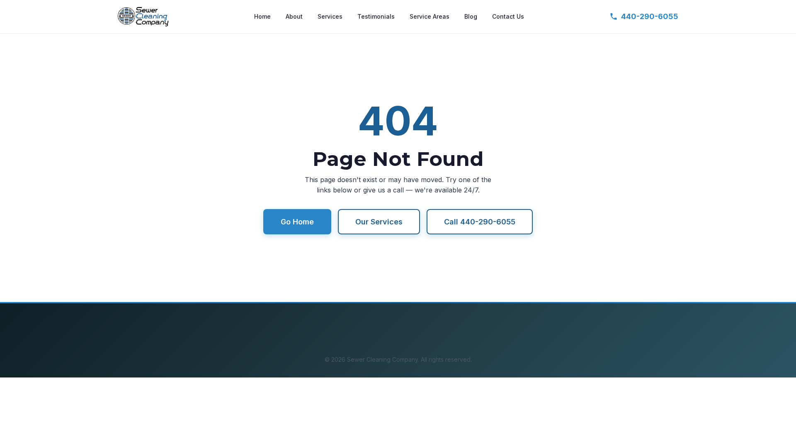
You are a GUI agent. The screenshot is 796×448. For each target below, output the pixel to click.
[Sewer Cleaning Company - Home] (143, 17)
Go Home (297, 221)
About (294, 16)
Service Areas (429, 16)
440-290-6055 (649, 16)
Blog (470, 16)
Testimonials (376, 16)
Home (262, 16)
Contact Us (508, 16)
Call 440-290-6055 (479, 221)
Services (330, 16)
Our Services (379, 221)
